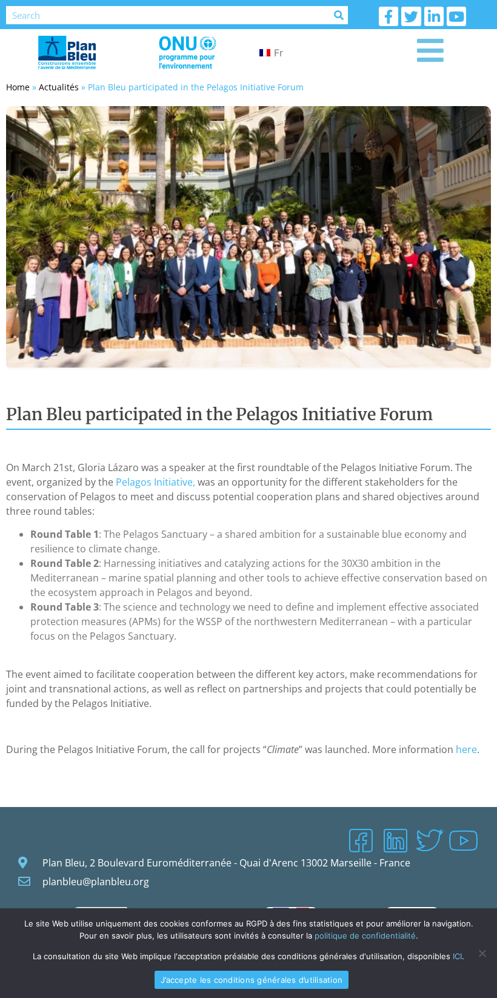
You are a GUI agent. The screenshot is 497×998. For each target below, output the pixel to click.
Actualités (59, 87)
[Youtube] (456, 16)
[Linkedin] (395, 840)
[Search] (339, 15)
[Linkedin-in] (434, 16)
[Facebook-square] (360, 840)
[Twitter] (411, 16)
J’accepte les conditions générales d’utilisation (251, 980)
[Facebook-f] (388, 16)
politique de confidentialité (365, 935)
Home (18, 87)
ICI (457, 956)
